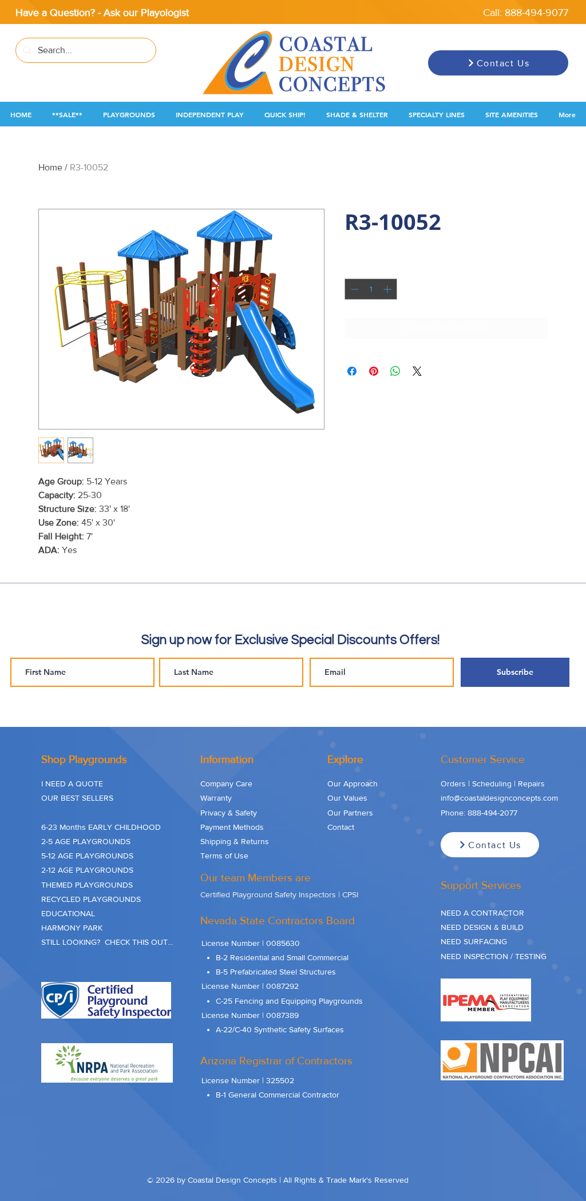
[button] (67, 115)
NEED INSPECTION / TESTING (494, 956)
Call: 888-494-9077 (525, 12)
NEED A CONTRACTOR (482, 912)
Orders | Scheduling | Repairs (493, 783)
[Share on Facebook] (352, 371)
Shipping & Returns (234, 841)
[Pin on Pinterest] (374, 371)
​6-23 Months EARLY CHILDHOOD (101, 827)
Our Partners (350, 812)
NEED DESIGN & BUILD (482, 927)
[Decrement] (353, 289)
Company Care (226, 783)
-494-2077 (499, 812)
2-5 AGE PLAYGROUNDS (85, 841)
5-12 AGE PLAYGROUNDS (87, 855)
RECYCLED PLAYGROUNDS (91, 899)
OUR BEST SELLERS (77, 797)
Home (50, 167)
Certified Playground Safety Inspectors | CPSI (279, 894)
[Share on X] (417, 371)
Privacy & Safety (228, 812)
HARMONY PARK (71, 927)
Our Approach (352, 783)
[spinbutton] (371, 289)
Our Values (347, 797)
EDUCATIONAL (68, 913)
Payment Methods (232, 827)
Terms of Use (224, 855)
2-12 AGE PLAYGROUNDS (87, 869)
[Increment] (388, 289)
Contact (340, 827)
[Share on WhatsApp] (395, 371)
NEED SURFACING (474, 941)
